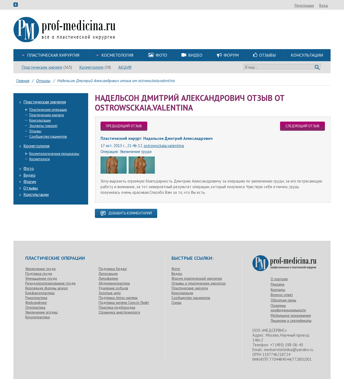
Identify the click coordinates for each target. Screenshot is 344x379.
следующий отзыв (302, 126)
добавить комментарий (130, 213)
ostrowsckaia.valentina (164, 145)
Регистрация (304, 5)
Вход (323, 5)
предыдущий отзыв (124, 126)
